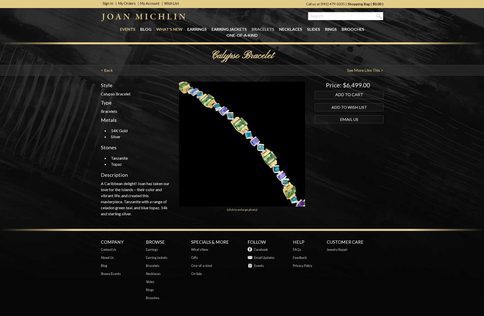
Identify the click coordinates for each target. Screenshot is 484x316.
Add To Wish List (349, 107)
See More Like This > (365, 70)
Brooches (353, 29)
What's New (169, 29)
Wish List (171, 3)
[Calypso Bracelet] (241, 204)
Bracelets (263, 29)
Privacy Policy (302, 266)
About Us (107, 258)
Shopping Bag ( (360, 4)
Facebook (261, 250)
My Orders (127, 3)
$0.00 (377, 4)
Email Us (349, 119)
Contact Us (108, 250)
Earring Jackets (229, 29)
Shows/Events (111, 274)
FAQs (297, 250)
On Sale (196, 274)
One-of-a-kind (242, 35)
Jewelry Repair (337, 250)
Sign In (108, 3)
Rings (331, 29)
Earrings (197, 29)
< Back (107, 70)
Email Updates (264, 258)
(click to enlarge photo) (242, 210)
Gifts (194, 258)
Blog (146, 29)
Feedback (300, 258)
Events (127, 29)
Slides (313, 29)
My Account (150, 3)
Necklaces (290, 29)
